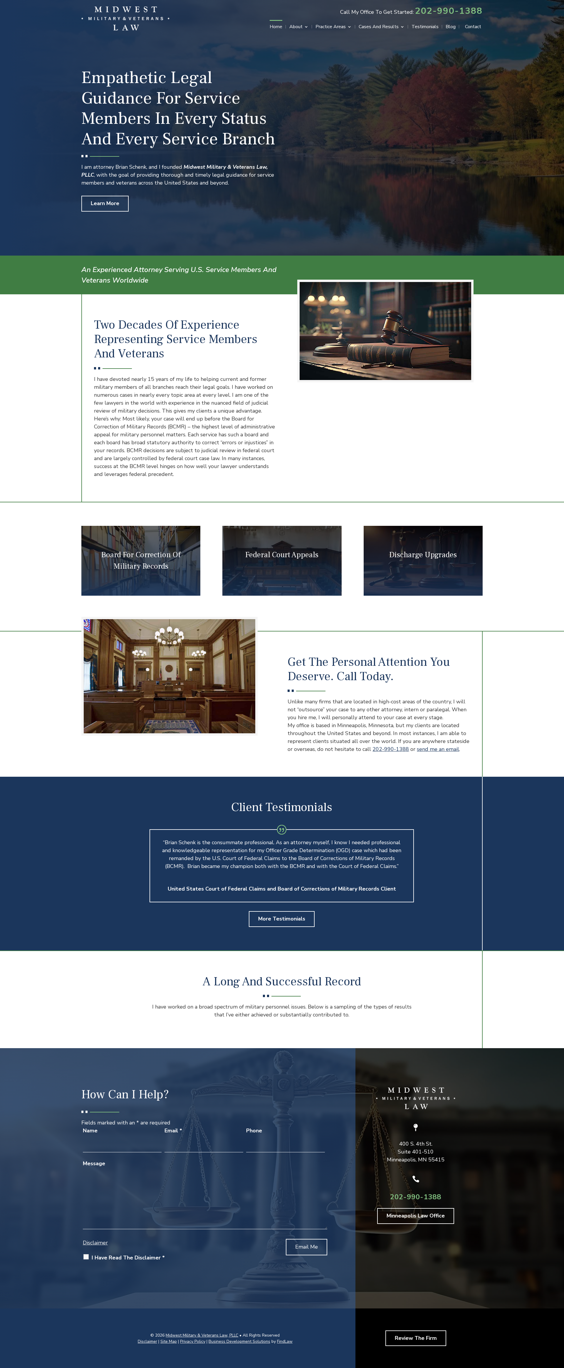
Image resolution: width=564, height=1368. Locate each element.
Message (94, 1163)
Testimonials (425, 27)
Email (173, 1130)
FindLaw (285, 1341)
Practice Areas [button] (330, 27)
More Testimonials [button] (281, 918)
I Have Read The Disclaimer (128, 1257)
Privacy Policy (192, 1341)
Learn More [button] (105, 203)
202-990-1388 (449, 11)
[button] (558, 1325)
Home (276, 27)
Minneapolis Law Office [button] (416, 1215)
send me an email (438, 749)
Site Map (168, 1341)
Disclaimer (95, 1242)
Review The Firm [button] (416, 1338)
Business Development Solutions (239, 1341)
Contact (473, 27)
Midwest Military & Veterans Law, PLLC (202, 1335)
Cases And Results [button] (379, 27)
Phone (254, 1130)
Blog (451, 27)
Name (90, 1130)
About (296, 27)
